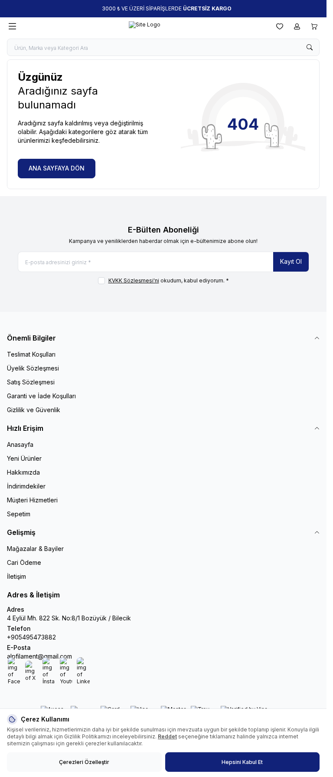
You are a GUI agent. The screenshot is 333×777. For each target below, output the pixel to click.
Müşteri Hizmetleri (32, 500)
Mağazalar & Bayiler (35, 548)
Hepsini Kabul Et (242, 762)
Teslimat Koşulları (31, 354)
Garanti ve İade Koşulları (41, 396)
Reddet (167, 736)
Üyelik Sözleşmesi (33, 368)
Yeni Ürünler (24, 458)
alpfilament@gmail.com (39, 656)
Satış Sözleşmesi (31, 382)
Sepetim (18, 514)
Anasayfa (20, 444)
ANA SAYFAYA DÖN (57, 168)
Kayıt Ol (291, 261)
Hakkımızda (23, 472)
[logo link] (144, 26)
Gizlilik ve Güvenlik (33, 409)
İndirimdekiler (26, 486)
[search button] (310, 47)
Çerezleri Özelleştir (84, 762)
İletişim (16, 576)
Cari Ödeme (24, 562)
